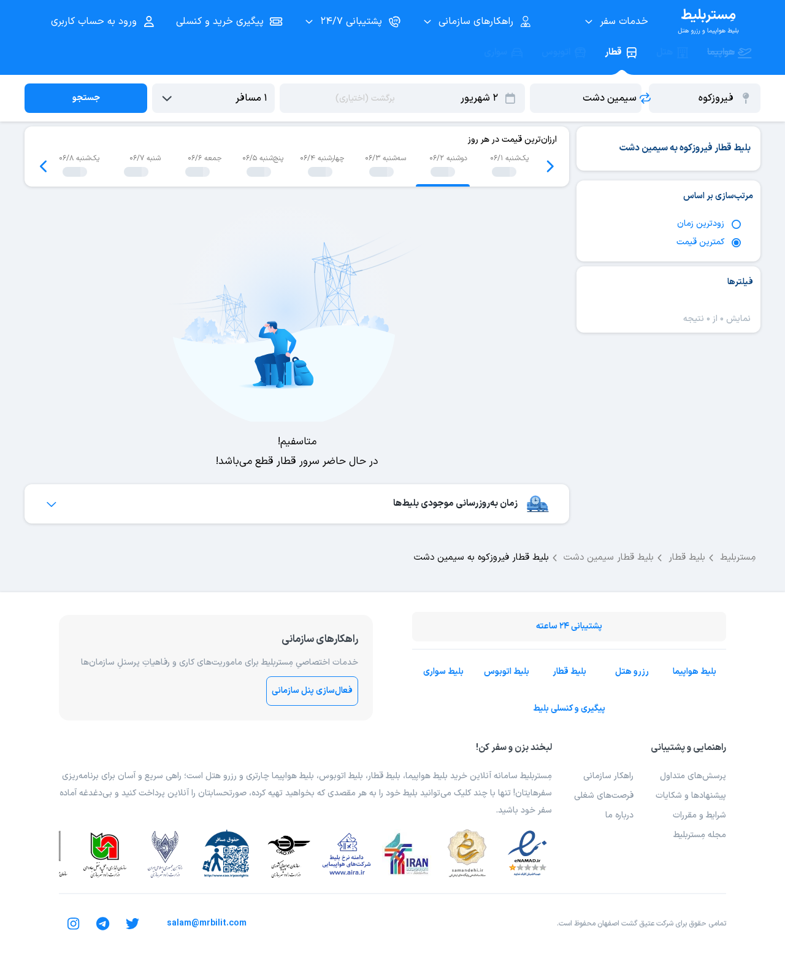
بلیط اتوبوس (506, 671)
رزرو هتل (632, 671)
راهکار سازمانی (608, 776)
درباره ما (619, 815)
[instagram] (73, 923)
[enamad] (527, 853)
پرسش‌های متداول (693, 776)
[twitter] (132, 923)
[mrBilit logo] (708, 21)
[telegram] (103, 923)
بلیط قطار (569, 671)
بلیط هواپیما (694, 671)
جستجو (86, 97)
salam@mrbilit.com (207, 923)
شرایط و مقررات (699, 815)
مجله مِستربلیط (699, 835)
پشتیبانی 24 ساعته (569, 626)
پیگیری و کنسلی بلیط (569, 708)
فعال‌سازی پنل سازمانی (312, 690)
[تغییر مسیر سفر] (645, 98)
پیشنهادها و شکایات (691, 795)
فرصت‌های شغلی (604, 795)
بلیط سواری (443, 671)
